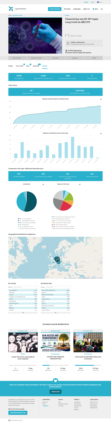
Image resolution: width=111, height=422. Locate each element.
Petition (10, 66)
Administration (55, 354)
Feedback (45, 406)
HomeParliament (63, 404)
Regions (76, 409)
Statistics (44, 66)
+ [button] (10, 239)
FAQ (59, 402)
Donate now (55, 392)
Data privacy (93, 404)
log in (92, 2)
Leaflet (65, 278)
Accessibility (93, 407)
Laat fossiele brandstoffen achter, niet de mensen (88, 358)
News (28, 65)
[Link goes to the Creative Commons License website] (9, 420)
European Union (17, 15)
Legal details (93, 406)
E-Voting (60, 406)
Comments (36, 65)
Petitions (67, 9)
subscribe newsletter (18, 413)
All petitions (77, 404)
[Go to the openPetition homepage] (17, 9)
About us (86, 9)
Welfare (23, 354)
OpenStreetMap (86, 278)
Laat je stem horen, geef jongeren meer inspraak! (23, 358)
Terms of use (93, 402)
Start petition (55, 9)
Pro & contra (19, 65)
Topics (76, 407)
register (86, 2)
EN (100, 2)
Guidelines (77, 9)
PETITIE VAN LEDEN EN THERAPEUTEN (55, 358)
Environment (88, 354)
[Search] (102, 9)
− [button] (10, 241)
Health (67, 15)
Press (44, 404)
